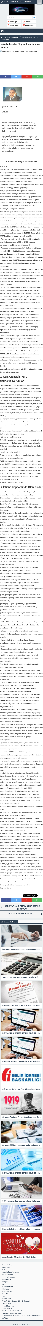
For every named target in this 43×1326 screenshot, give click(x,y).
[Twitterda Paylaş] (16, 76)
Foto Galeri (29, 25)
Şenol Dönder (7, 1294)
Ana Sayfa (13, 22)
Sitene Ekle (6, 1299)
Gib (3, 1270)
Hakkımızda (10, 1277)
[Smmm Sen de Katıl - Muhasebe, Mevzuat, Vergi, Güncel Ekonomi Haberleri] (22, 9)
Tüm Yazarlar (7, 1308)
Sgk (3, 1296)
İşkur (4, 1284)
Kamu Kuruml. (7, 1287)
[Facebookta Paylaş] (5, 76)
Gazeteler (6, 1267)
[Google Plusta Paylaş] (27, 76)
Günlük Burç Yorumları (10, 1272)
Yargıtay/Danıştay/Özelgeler (13, 1313)
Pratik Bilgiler (7, 1291)
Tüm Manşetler (8, 1306)
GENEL (15, 37)
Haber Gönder (7, 1274)
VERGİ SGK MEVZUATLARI (13, 1311)
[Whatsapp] (37, 76)
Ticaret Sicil (6, 1303)
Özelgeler (6, 1289)
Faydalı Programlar (9, 1265)
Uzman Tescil (26, 1324)
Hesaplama (6, 1279)
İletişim (28, 22)
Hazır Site (16, 1324)
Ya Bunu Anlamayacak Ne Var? (21, 913)
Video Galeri (14, 25)
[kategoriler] (40, 31)
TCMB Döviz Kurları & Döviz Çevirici (16, 1301)
